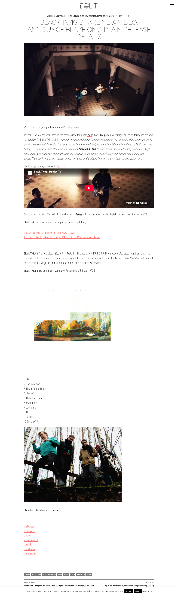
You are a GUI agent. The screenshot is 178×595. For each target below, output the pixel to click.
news (66, 574)
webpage (29, 526)
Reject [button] (137, 591)
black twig (36, 574)
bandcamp (30, 549)
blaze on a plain (49, 574)
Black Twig (58, 16)
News (99, 16)
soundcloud (31, 540)
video (111, 16)
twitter (28, 535)
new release (90, 16)
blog (60, 574)
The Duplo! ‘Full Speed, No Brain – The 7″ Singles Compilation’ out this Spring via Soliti (59, 584)
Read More (147, 591)
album (50, 16)
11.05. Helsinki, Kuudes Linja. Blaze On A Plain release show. (62, 237)
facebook (29, 531)
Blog (82, 16)
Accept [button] (128, 591)
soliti (72, 574)
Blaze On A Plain (72, 16)
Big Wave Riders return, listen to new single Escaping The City (129, 584)
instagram (30, 553)
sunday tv (81, 574)
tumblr (28, 544)
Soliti (105, 16)
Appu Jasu (62, 166)
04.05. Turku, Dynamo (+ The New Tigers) (50, 232)
